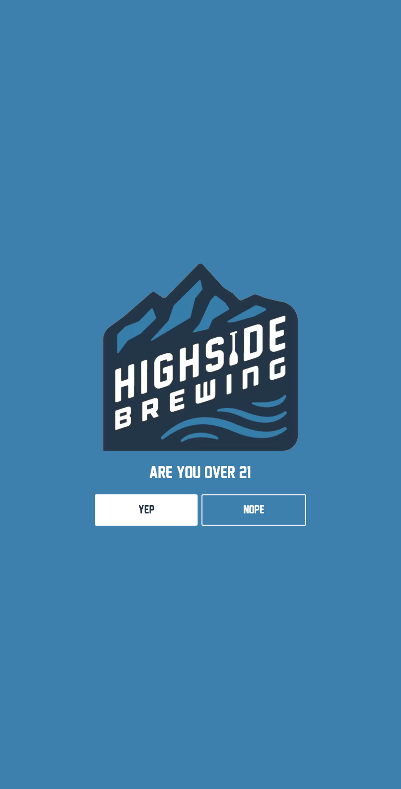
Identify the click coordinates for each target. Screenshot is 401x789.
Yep (146, 509)
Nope (254, 509)
